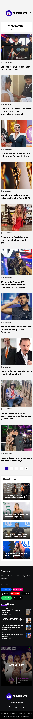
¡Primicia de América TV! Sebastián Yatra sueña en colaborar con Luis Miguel (13, 285)
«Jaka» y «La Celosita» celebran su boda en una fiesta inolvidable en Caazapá (16, 111)
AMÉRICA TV (16, 665)
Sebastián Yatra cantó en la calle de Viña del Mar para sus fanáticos (16, 329)
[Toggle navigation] (2, 13)
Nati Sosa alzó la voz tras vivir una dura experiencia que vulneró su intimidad (16, 555)
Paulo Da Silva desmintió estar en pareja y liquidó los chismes (16, 535)
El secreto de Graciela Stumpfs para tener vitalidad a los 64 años (15, 240)
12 (21, 468)
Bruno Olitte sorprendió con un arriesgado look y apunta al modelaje (16, 497)
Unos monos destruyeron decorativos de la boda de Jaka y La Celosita (16, 416)
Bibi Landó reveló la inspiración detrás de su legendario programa (16, 516)
